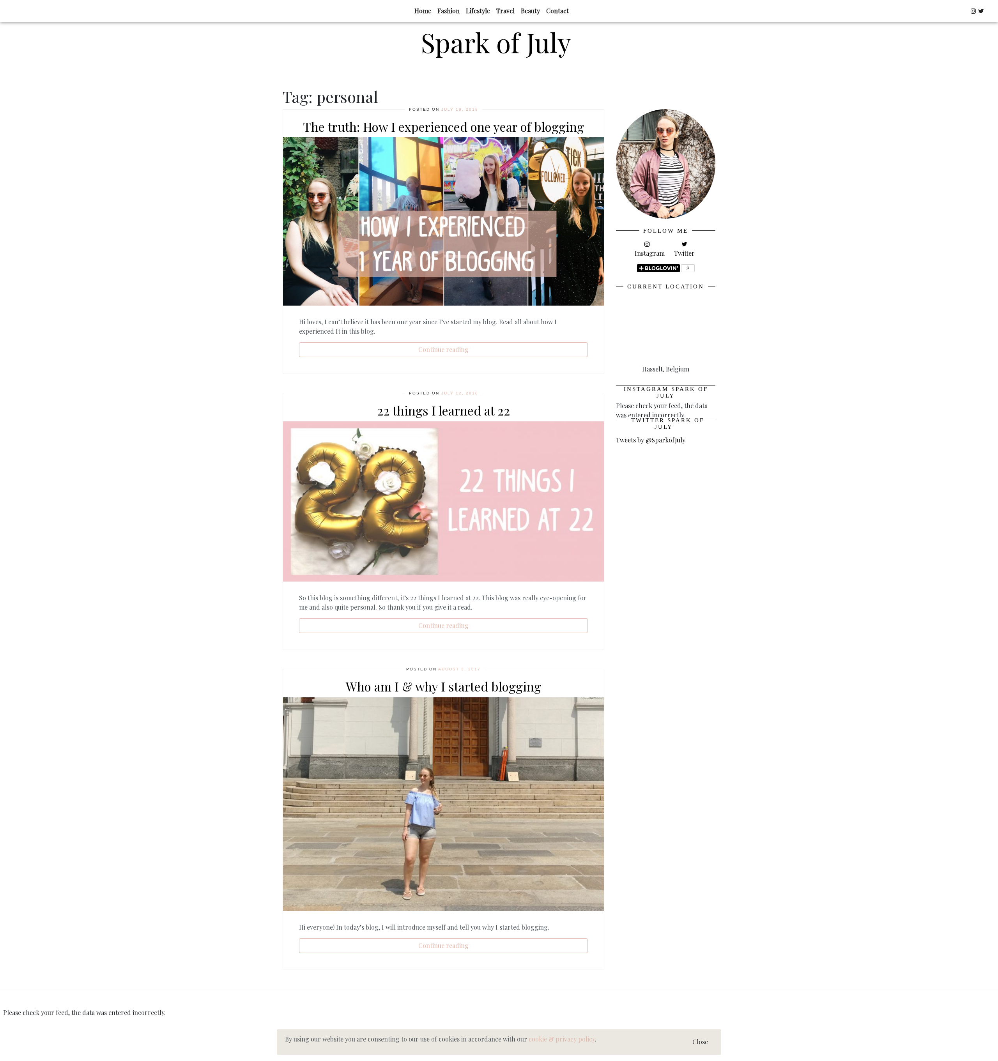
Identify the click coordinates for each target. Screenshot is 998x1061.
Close (700, 1042)
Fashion (448, 11)
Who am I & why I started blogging (443, 686)
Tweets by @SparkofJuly (650, 440)
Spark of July (496, 42)
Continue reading (443, 349)
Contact (557, 11)
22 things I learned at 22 (443, 410)
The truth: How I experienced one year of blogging (443, 126)
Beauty (530, 11)
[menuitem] (422, 11)
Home (422, 11)
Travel (505, 11)
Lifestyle (478, 11)
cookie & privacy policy (562, 1039)
